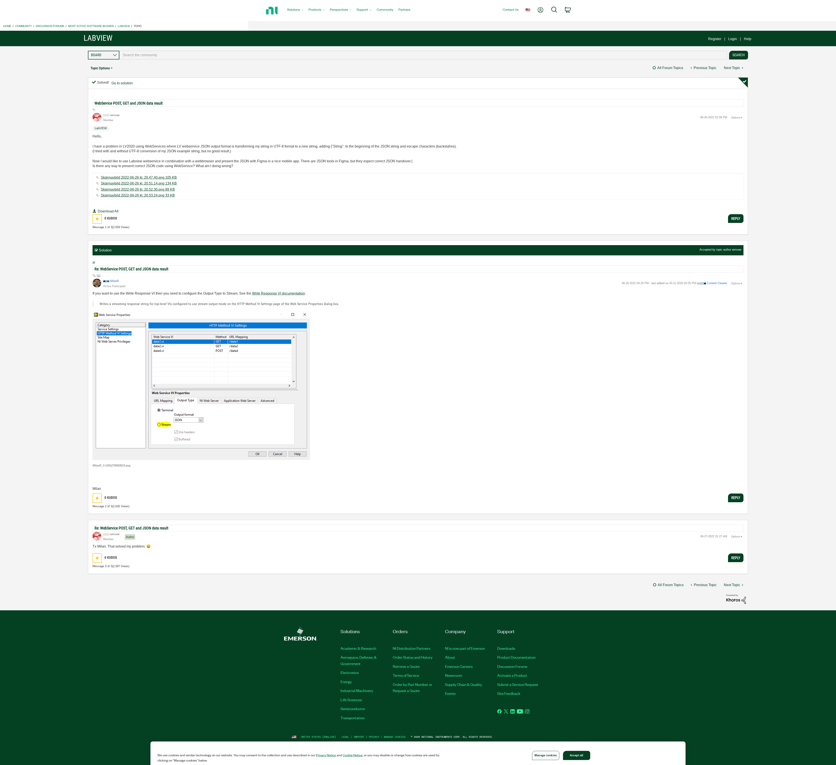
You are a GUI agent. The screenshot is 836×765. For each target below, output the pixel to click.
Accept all (576, 755)
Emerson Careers (459, 666)
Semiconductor (352, 708)
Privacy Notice (326, 755)
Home (7, 26)
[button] (97, 218)
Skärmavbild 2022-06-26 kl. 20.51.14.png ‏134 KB (139, 183)
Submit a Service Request (517, 684)
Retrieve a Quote (406, 666)
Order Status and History (413, 657)
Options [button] (735, 117)
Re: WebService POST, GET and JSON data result (131, 269)
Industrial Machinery (356, 690)
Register (714, 39)
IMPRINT (359, 737)
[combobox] (423, 55)
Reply (735, 218)
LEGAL (345, 737)
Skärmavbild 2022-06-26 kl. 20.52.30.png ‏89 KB (138, 189)
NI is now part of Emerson (465, 648)
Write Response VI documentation (278, 293)
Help (747, 39)
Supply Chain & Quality (463, 684)
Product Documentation (516, 657)
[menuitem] (295, 10)
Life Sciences (351, 699)
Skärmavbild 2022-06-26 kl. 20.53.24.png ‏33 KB (138, 195)
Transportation (352, 717)
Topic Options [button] (100, 68)
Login (732, 39)
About (450, 657)
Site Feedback (508, 693)
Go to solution (122, 83)
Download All (108, 211)
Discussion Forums (50, 26)
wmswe (736, 249)
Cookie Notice (352, 755)
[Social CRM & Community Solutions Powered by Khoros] (736, 599)
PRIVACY (374, 737)
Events (450, 693)
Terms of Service (406, 675)
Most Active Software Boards (91, 26)
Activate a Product (512, 675)
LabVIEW (124, 26)
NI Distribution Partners (411, 648)
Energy (346, 681)
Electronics (349, 672)
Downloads (506, 648)
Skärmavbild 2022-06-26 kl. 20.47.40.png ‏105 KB (139, 177)
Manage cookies (394, 737)
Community (23, 26)
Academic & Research (358, 648)
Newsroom (453, 675)
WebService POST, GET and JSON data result (128, 103)
